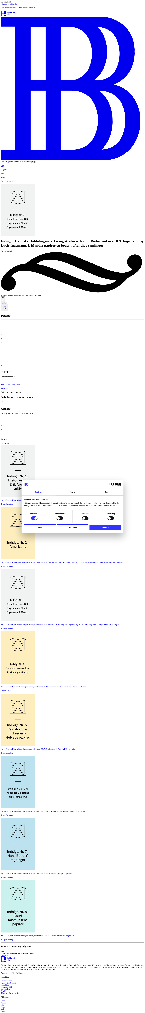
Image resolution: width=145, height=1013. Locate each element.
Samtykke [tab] (38, 492)
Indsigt (9, 251)
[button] (72, 952)
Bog (3, 298)
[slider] (72, 210)
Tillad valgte (72, 527)
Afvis (40, 527)
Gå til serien (5, 444)
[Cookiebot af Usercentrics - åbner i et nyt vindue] (111, 484)
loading (4, 303)
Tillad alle (105, 527)
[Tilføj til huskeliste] (4, 307)
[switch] (60, 518)
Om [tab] (106, 492)
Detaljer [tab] (72, 492)
